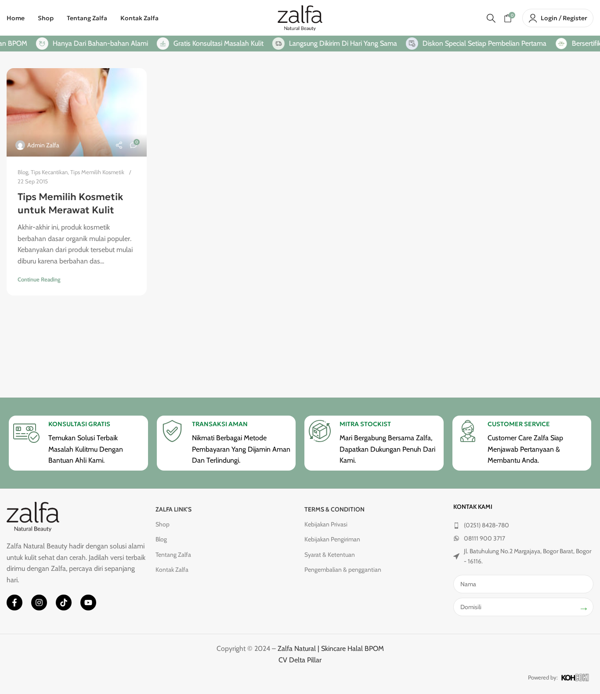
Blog (23, 171)
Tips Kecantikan (49, 171)
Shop (162, 524)
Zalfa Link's (173, 509)
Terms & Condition (334, 509)
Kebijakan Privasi (325, 524)
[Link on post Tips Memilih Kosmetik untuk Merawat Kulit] (77, 112)
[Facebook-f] (14, 602)
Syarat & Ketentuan (329, 555)
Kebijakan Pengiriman (332, 539)
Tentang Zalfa (173, 555)
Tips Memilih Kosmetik (97, 171)
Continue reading (39, 279)
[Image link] (33, 516)
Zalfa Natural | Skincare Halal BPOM (331, 648)
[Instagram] (39, 602)
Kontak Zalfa (171, 569)
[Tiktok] (64, 602)
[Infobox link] (78, 443)
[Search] (491, 18)
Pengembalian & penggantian (342, 569)
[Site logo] (300, 17)
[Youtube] (88, 602)
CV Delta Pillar (300, 660)
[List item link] (523, 525)
